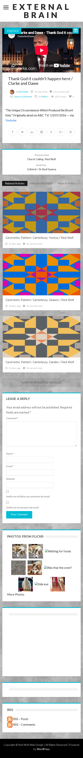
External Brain (41, 11)
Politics (12, 31)
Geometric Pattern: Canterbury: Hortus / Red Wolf (39, 238)
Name (10, 453)
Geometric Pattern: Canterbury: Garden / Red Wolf (40, 362)
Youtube (10, 120)
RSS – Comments (24, 724)
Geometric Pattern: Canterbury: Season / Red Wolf (40, 300)
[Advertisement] (24, 630)
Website (10, 478)
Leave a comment (23, 96)
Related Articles (15, 183)
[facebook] (13, 132)
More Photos (15, 594)
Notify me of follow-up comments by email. (28, 496)
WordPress (43, 749)
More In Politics (67, 183)
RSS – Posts (20, 719)
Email (9, 466)
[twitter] (22, 132)
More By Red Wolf (41, 183)
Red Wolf (23, 91)
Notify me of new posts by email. (22, 507)
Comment (12, 418)
